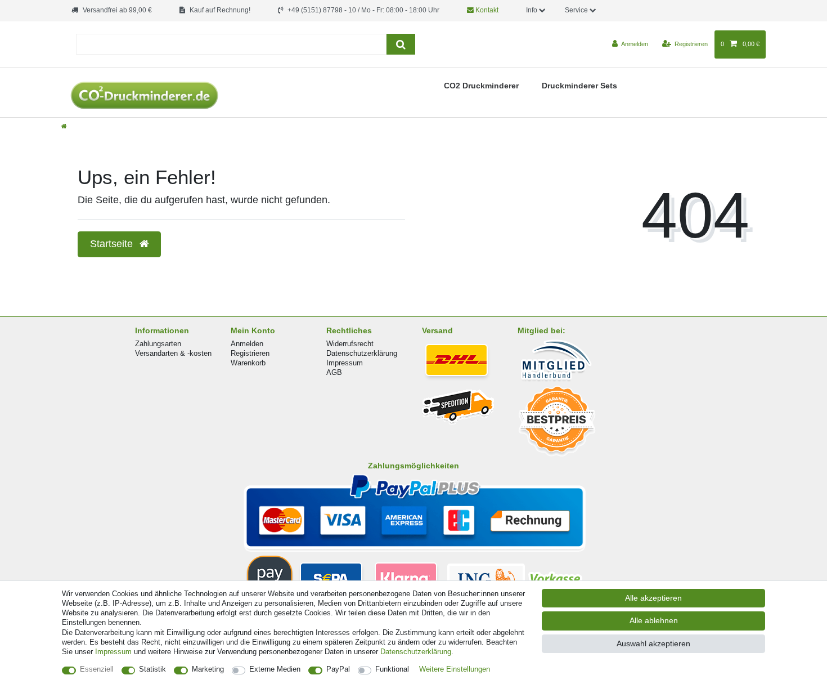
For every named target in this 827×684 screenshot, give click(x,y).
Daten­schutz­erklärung (415, 651)
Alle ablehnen (654, 620)
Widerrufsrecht (350, 343)
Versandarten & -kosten (173, 353)
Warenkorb (248, 363)
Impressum (344, 363)
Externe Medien (274, 669)
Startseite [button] (113, 243)
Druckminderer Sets (579, 85)
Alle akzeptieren (653, 597)
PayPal (338, 669)
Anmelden (247, 343)
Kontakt (486, 10)
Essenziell (97, 669)
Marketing (208, 669)
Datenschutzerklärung (361, 353)
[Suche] (400, 44)
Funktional (392, 669)
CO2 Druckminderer (481, 85)
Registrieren (250, 353)
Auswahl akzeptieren (653, 643)
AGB (334, 372)
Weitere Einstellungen (454, 669)
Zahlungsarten (158, 343)
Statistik (152, 669)
